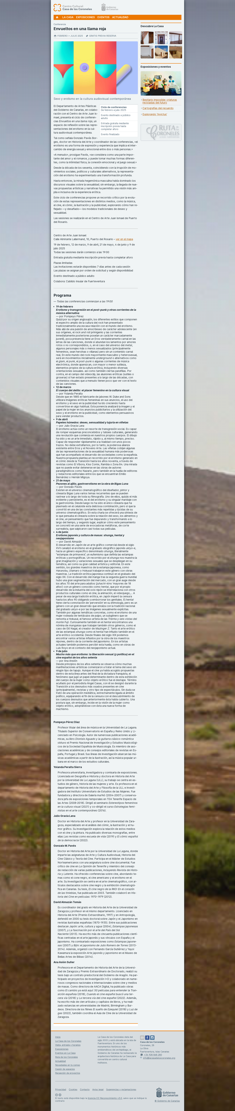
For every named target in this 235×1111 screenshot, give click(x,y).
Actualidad (120, 17)
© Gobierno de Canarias (167, 1100)
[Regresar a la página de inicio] (57, 17)
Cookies (73, 1089)
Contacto (85, 1089)
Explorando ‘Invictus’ (155, 114)
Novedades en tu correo (67, 1065)
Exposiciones (85, 17)
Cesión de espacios (65, 1069)
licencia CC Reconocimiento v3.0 (105, 1098)
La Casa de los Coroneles (68, 1041)
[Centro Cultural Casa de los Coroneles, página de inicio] (86, 7)
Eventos (103, 17)
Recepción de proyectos (67, 1073)
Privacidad (60, 1089)
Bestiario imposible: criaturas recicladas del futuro (160, 101)
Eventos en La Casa (65, 1053)
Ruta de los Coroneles (66, 1057)
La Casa (67, 17)
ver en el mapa (124, 239)
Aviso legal (97, 1089)
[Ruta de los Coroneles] (161, 125)
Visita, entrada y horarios (68, 1045)
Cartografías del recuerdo (158, 108)
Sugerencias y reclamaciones (121, 1089)
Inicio (58, 1037)
